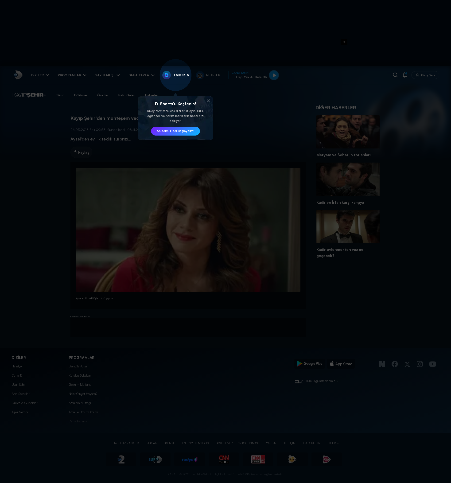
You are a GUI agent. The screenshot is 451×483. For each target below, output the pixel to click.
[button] (208, 101)
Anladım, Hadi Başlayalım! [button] (175, 131)
